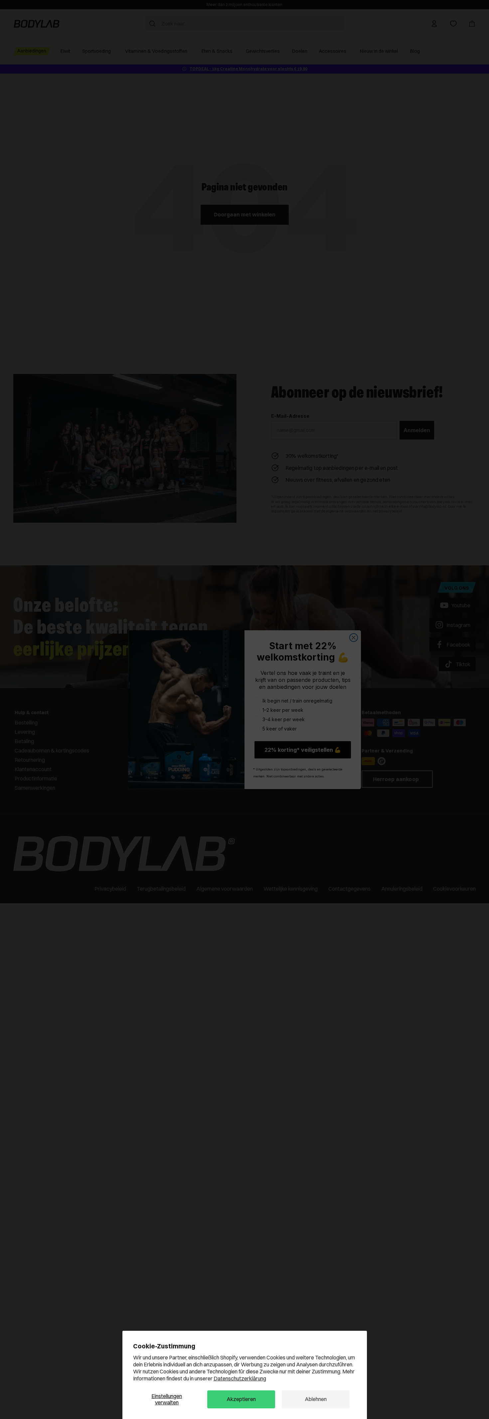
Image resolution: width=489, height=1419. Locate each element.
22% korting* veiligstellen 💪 (302, 749)
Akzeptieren (241, 1399)
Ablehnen (316, 1399)
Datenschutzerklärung (240, 1378)
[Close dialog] (354, 638)
